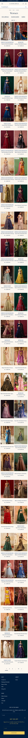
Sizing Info (3, 689)
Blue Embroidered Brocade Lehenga (21, 447)
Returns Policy (4, 684)
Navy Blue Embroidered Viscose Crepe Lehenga (20, 421)
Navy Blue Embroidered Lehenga (7, 233)
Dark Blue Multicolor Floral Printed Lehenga (7, 98)
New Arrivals (5, 17)
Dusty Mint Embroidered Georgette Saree (7, 635)
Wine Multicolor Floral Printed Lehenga (21, 205)
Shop (14, 10)
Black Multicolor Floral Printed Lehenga (21, 152)
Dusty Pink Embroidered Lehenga (7, 179)
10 (18, 668)
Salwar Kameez (15, 17)
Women (17, 10)
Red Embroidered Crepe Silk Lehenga (7, 152)
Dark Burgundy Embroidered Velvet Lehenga (7, 342)
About (16, 679)
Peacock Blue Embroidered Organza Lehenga (7, 125)
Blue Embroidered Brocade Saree (7, 446)
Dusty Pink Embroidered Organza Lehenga (7, 421)
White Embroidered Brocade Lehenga (7, 662)
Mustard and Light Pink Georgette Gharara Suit (7, 608)
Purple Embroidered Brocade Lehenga (20, 367)
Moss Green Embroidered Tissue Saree (7, 206)
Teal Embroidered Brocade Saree (20, 633)
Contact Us (3, 679)
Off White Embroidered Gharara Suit (20, 98)
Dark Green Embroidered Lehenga (21, 528)
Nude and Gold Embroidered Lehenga (7, 44)
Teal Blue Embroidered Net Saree (7, 260)
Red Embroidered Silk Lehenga (7, 526)
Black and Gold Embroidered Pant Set (20, 555)
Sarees (23, 17)
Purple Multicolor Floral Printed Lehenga (21, 661)
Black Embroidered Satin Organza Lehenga (7, 393)
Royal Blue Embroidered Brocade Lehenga (20, 71)
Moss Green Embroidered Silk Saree (21, 125)
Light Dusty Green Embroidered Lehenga (7, 315)
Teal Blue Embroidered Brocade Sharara (21, 44)
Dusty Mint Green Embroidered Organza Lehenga (7, 287)
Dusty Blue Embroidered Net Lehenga (7, 582)
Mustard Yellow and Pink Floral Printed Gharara (21, 179)
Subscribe (14, 733)
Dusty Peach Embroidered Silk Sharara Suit (21, 233)
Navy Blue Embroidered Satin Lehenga (20, 342)
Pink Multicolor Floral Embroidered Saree (21, 395)
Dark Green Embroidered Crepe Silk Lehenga (20, 260)
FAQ (2, 686)
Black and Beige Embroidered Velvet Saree (20, 500)
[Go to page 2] (21, 668)
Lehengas (3, 700)
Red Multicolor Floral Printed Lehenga (20, 315)
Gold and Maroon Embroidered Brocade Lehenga (21, 473)
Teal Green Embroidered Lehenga (7, 71)
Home (10, 10)
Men (2, 703)
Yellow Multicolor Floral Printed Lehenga (21, 287)
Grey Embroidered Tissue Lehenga (7, 500)
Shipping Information (5, 682)
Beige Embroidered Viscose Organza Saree (7, 367)
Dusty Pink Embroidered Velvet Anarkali (21, 608)
